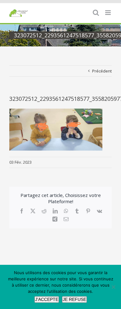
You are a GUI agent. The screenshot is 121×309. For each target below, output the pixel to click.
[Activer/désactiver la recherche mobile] (96, 12)
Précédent (102, 71)
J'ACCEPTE (46, 299)
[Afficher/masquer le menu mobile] (108, 12)
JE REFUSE (74, 299)
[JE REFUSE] (113, 287)
